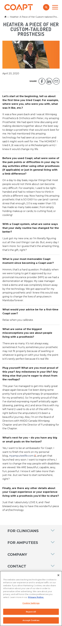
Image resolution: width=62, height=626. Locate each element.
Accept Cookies (31, 620)
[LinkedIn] (49, 81)
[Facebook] (42, 81)
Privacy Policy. (36, 597)
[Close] (58, 575)
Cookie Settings (31, 603)
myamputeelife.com (21, 455)
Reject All (31, 611)
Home (6, 16)
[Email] (56, 81)
